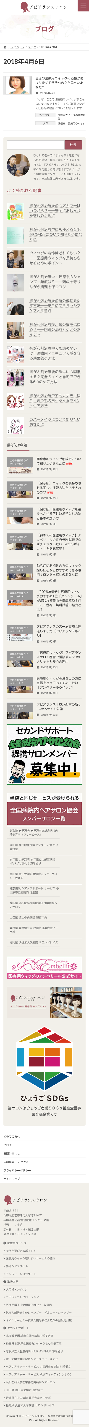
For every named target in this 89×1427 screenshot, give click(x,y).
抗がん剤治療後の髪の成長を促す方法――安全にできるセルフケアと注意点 (55, 306)
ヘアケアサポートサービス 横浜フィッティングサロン (39, 1374)
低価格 (61, 123)
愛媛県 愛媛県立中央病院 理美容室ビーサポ (34, 929)
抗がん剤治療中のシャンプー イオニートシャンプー (39, 1312)
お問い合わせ (11, 1153)
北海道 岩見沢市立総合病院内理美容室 (29, 1335)
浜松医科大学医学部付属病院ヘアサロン (30, 1382)
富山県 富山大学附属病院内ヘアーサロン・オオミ (33, 876)
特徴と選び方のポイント (21, 1250)
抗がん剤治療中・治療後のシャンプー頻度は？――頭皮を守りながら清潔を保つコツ (55, 282)
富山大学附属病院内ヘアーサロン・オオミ (32, 1359)
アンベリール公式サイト (21, 1273)
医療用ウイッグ (76, 123)
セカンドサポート (18, 1327)
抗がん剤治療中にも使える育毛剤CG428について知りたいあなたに (55, 234)
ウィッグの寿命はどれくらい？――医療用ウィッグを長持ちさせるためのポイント (55, 258)
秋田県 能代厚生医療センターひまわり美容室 (34, 1343)
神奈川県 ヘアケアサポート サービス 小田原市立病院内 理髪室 (34, 890)
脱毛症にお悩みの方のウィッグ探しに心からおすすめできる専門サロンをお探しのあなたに (59, 570)
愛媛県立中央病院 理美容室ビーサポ (28, 1397)
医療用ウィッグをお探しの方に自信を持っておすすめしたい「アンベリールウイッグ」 (59, 683)
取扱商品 (12, 1281)
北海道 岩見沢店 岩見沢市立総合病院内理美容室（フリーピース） (34, 832)
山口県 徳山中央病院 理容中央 (28, 917)
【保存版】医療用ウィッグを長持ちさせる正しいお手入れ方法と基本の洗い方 (59, 514)
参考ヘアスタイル (17, 1266)
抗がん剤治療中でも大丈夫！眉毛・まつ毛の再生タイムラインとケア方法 (55, 401)
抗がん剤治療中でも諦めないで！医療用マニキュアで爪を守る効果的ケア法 (55, 353)
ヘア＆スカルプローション (22, 1297)
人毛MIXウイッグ (16, 1289)
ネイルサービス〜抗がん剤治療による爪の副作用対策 (39, 1320)
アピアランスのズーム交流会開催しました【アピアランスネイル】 (59, 631)
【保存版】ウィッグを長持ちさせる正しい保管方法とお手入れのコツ (59, 488)
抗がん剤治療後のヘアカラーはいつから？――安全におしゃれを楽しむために (55, 210)
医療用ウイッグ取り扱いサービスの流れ (30, 1258)
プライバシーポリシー (17, 1170)
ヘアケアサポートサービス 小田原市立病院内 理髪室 (38, 1366)
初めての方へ (11, 1136)
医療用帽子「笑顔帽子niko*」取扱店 (29, 1304)
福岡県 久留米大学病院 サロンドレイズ (34, 942)
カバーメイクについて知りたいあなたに (55, 422)
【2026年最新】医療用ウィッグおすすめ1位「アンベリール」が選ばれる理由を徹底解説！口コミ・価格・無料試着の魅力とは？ (59, 600)
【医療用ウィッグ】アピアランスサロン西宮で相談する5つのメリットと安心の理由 (59, 657)
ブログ (7, 1145)
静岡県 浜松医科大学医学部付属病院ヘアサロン (33, 904)
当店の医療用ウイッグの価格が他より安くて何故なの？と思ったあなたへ (59, 83)
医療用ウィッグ (16, 1243)
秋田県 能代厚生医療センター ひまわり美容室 (34, 847)
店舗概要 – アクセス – (17, 1162)
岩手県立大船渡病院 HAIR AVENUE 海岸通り (34, 1351)
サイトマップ (11, 1178)
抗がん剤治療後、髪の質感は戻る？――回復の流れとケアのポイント (55, 329)
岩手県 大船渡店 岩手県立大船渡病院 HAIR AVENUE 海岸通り (32, 861)
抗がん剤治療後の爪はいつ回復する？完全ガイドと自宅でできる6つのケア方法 (55, 377)
